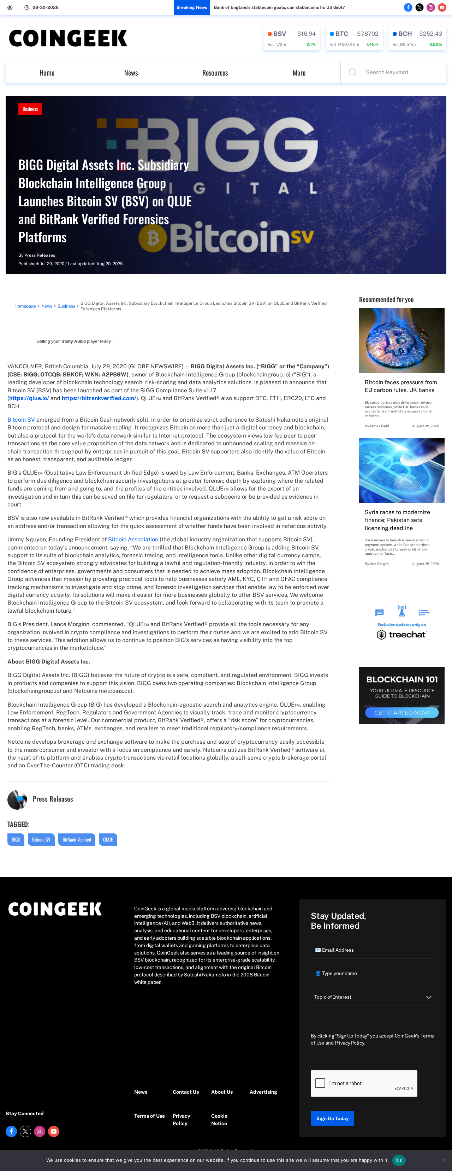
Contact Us (186, 1092)
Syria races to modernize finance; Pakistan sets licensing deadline (397, 520)
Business (30, 108)
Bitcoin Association (133, 539)
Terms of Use (149, 1116)
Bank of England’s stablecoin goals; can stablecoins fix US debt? (279, 7)
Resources (215, 72)
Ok (399, 1160)
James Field (379, 426)
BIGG (16, 839)
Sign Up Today (332, 1118)
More (299, 72)
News (131, 72)
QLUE (108, 839)
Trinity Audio (73, 341)
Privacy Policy (181, 1119)
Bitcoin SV (21, 419)
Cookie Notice (219, 1119)
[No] (443, 1160)
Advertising (263, 1092)
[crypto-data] (291, 38)
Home (47, 72)
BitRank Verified (77, 839)
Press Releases (39, 255)
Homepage (25, 306)
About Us (222, 1092)
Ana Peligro (379, 563)
